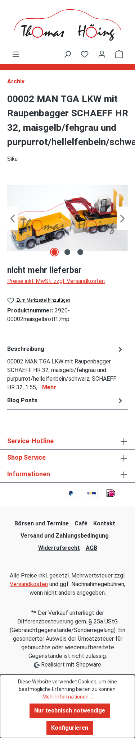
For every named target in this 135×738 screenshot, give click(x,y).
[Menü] (15, 54)
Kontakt (104, 523)
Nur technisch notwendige (69, 710)
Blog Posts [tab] (22, 400)
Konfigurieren (69, 727)
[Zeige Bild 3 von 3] (80, 252)
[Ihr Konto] (102, 54)
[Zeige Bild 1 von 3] (54, 252)
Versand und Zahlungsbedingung (65, 535)
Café (81, 523)
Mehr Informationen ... (67, 697)
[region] (67, 218)
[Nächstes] (122, 218)
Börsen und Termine (41, 523)
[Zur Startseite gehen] (67, 25)
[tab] (65, 368)
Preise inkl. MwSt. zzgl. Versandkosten (56, 281)
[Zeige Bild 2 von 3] (67, 252)
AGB (91, 547)
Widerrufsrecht (59, 547)
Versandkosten (29, 584)
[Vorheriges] (12, 218)
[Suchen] (67, 54)
